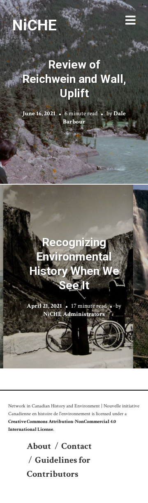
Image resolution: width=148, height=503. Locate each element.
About (39, 446)
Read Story (74, 92)
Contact (76, 446)
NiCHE (34, 25)
